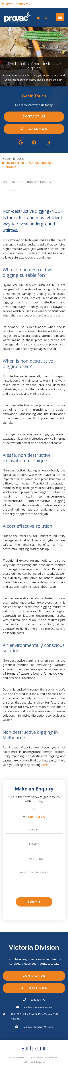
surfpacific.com (34, 1062)
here (44, 765)
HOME (6, 158)
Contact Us (34, 116)
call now (38, 128)
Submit (34, 901)
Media (20, 158)
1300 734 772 (37, 817)
